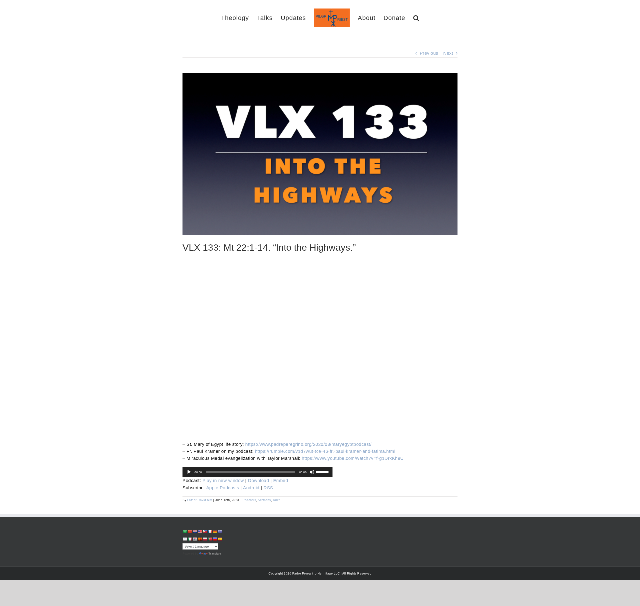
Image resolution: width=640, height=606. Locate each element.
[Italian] (190, 539)
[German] (214, 531)
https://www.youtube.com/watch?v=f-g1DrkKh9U (353, 458)
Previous (429, 53)
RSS (268, 487)
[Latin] (200, 539)
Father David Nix (199, 500)
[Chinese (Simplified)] (190, 531)
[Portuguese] (210, 539)
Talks (276, 500)
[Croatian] (194, 531)
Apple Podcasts (222, 487)
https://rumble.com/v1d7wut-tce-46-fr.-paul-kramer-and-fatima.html (325, 451)
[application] (257, 472)
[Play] (189, 472)
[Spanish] (220, 539)
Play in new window (223, 480)
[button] (399, 17)
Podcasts (249, 500)
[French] (210, 531)
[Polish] (204, 539)
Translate (214, 553)
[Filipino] (204, 531)
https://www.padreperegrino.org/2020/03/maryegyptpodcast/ (308, 444)
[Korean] (194, 539)
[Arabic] (184, 531)
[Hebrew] (184, 539)
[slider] (323, 471)
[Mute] (312, 472)
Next (448, 53)
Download (258, 480)
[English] (200, 531)
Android (251, 487)
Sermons (264, 500)
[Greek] (220, 531)
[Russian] (214, 539)
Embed (280, 480)
